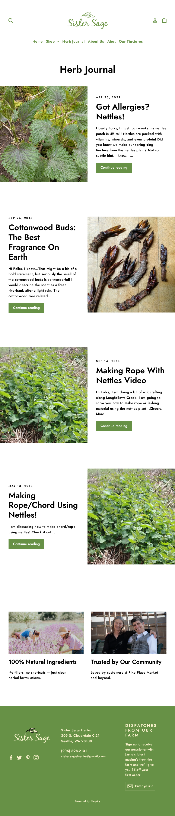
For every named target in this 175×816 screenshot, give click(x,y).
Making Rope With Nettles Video (130, 375)
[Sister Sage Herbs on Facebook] (11, 757)
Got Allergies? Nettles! (123, 111)
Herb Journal (73, 41)
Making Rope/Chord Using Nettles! (43, 505)
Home (37, 41)
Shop (51, 41)
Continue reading (114, 167)
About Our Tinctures (125, 41)
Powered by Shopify (87, 801)
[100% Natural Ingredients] (46, 633)
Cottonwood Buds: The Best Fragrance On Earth (42, 242)
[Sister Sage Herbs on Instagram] (36, 757)
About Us (96, 41)
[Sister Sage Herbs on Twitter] (19, 757)
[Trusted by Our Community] (128, 633)
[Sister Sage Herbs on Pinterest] (27, 757)
